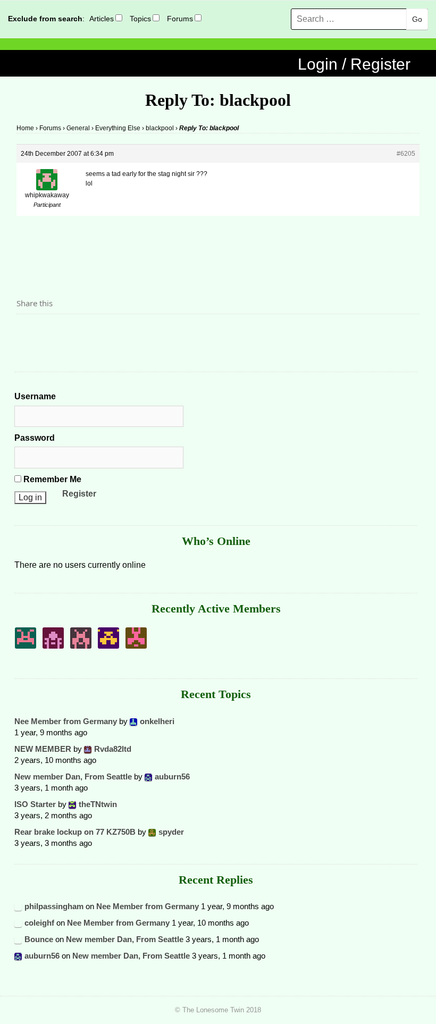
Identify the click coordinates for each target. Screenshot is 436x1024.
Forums (180, 18)
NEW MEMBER (42, 748)
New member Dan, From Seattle (73, 776)
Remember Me (51, 479)
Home (25, 128)
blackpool (160, 128)
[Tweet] (50, 332)
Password (34, 437)
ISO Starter (35, 804)
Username (35, 396)
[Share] (27, 332)
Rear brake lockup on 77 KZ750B (75, 831)
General (78, 128)
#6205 (406, 153)
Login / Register (354, 64)
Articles (101, 18)
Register (79, 493)
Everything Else (117, 128)
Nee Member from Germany (65, 721)
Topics (140, 18)
